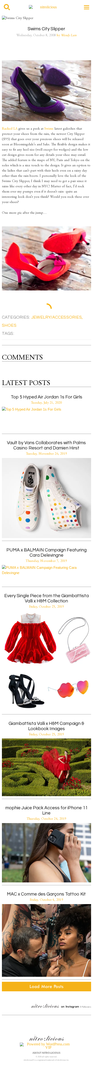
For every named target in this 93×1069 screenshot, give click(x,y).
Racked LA (9, 129)
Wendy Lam (69, 35)
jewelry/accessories (56, 317)
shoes (9, 325)
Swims (48, 129)
